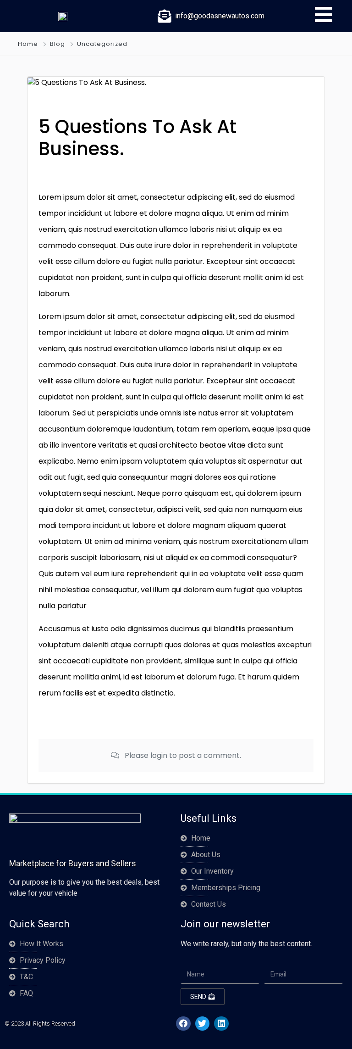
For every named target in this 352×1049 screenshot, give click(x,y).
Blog (57, 44)
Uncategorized (102, 44)
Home (28, 44)
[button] (183, 1023)
